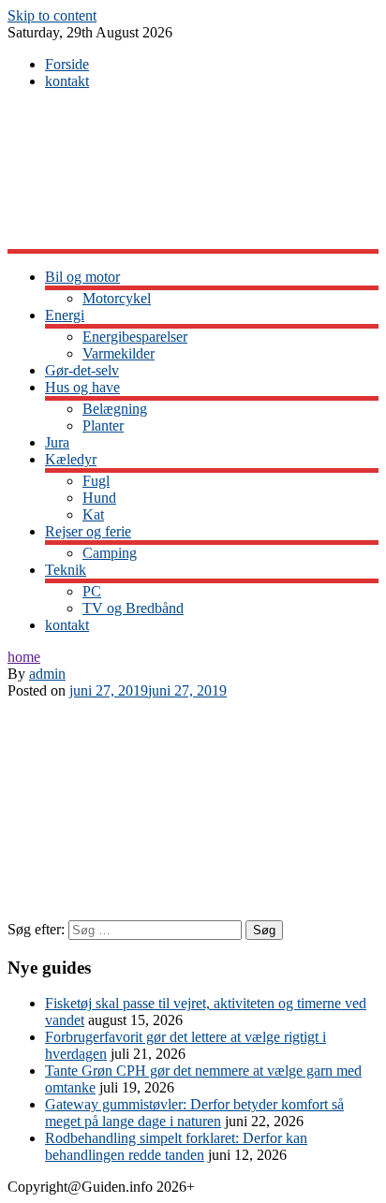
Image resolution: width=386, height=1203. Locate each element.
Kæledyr (70, 459)
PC (91, 591)
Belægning (114, 409)
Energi (64, 315)
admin (47, 674)
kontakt (67, 81)
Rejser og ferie (88, 531)
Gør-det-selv (82, 370)
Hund (99, 498)
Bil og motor (82, 277)
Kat (93, 514)
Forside (67, 64)
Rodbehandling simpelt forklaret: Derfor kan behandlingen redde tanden (176, 1146)
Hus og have (82, 387)
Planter (103, 425)
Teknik (65, 570)
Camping (109, 553)
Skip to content (51, 15)
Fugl (96, 481)
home (23, 657)
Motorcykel (116, 298)
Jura (57, 442)
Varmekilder (118, 353)
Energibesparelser (134, 337)
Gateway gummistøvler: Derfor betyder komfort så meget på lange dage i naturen (194, 1112)
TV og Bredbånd (133, 608)
